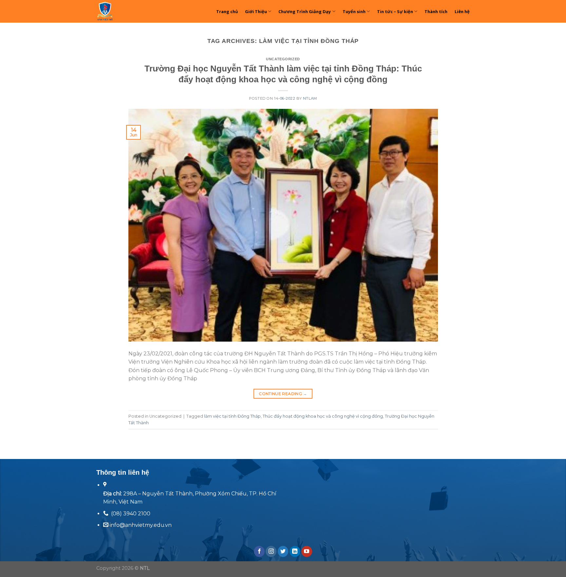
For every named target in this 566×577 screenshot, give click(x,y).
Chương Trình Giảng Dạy (304, 11)
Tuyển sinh (354, 11)
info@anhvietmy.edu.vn (140, 525)
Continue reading (283, 393)
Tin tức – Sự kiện (395, 11)
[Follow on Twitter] (283, 551)
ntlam (310, 98)
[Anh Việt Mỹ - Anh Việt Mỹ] (124, 11)
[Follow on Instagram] (271, 551)
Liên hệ (462, 11)
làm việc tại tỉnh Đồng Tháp (232, 416)
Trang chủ (227, 11)
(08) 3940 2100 (130, 513)
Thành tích (435, 11)
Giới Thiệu (256, 11)
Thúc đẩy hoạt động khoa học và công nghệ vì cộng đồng (323, 416)
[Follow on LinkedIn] (295, 551)
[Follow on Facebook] (259, 551)
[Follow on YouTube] (306, 551)
